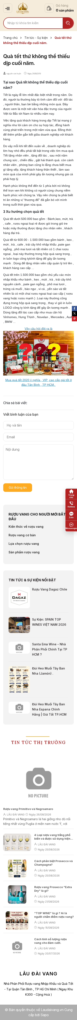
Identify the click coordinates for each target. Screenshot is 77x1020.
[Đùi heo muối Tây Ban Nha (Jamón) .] (19, 679)
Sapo (44, 1015)
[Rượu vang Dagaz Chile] (19, 597)
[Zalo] (71, 515)
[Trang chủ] (71, 494)
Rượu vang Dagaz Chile (49, 589)
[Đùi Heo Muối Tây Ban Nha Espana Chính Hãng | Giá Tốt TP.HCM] (19, 707)
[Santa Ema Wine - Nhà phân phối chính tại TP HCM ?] (19, 647)
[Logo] (22, 8)
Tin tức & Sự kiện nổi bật (32, 580)
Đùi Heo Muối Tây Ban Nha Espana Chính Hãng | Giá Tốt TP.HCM (49, 709)
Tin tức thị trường (38, 742)
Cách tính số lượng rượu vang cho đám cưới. (50, 940)
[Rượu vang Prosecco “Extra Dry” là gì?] (17, 894)
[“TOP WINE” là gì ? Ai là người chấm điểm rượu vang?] (17, 920)
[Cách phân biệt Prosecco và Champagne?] (17, 868)
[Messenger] (71, 526)
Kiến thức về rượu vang (26, 526)
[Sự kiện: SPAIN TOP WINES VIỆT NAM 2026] (19, 625)
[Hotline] (71, 504)
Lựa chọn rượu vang (24, 543)
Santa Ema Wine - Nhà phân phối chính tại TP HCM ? (49, 649)
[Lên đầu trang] (69, 1012)
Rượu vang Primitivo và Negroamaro (28, 809)
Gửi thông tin (18, 487)
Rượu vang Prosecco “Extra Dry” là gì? (53, 888)
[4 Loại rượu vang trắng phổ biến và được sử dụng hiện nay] (17, 842)
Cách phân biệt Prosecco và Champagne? (53, 862)
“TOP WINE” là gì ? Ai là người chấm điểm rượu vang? (54, 914)
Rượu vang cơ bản (22, 535)
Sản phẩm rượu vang (24, 552)
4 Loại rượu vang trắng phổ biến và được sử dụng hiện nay (52, 836)
